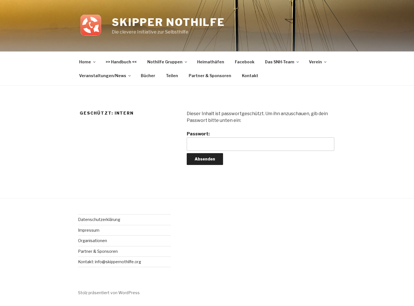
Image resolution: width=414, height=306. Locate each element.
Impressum (88, 230)
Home (85, 61)
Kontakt (250, 75)
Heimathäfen (210, 61)
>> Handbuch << (121, 61)
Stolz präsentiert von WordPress (109, 292)
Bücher (148, 75)
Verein (315, 61)
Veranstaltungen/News (102, 75)
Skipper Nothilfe (168, 22)
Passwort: (198, 134)
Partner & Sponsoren (210, 75)
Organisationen (92, 240)
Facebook (244, 61)
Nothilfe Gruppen (164, 61)
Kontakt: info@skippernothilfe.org (109, 261)
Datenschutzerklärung (99, 219)
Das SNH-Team (279, 61)
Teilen (172, 75)
